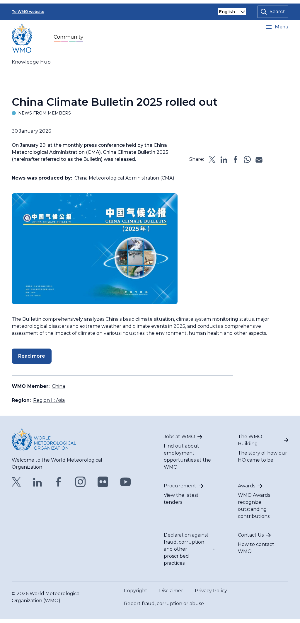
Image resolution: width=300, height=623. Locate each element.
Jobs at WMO (179, 436)
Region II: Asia (49, 400)
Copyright (135, 590)
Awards (246, 486)
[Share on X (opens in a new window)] (212, 159)
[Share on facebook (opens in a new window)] (235, 159)
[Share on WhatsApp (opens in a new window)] (247, 159)
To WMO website (28, 11)
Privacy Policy (211, 590)
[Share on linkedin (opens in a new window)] (223, 159)
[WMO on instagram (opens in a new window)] (80, 482)
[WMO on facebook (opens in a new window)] (58, 482)
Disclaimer (171, 590)
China (58, 386)
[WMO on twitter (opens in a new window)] (16, 482)
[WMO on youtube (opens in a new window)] (125, 481)
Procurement (180, 486)
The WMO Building (250, 440)
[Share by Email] (258, 159)
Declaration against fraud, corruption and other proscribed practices (186, 549)
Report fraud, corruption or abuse (164, 603)
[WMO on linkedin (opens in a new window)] (37, 482)
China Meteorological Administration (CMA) (124, 178)
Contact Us (251, 535)
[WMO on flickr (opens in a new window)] (103, 482)
